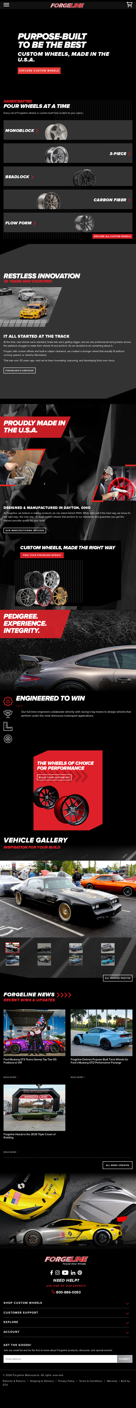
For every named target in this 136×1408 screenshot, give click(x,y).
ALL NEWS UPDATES (117, 1165)
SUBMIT (124, 1359)
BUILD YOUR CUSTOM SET (54, 777)
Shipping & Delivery (42, 1381)
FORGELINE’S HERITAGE (19, 370)
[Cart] (129, 5)
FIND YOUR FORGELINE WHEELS (42, 555)
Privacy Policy (66, 1381)
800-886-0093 (68, 1292)
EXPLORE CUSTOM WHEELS (39, 70)
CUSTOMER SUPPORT (21, 1313)
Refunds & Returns (14, 1381)
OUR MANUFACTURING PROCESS (24, 530)
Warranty (112, 1381)
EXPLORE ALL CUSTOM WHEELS (112, 236)
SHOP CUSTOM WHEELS (23, 1303)
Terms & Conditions (90, 1381)
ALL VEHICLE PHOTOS (118, 978)
